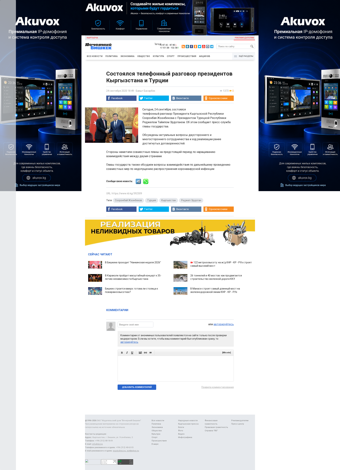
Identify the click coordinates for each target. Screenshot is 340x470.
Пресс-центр (237, 424)
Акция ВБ (204, 56)
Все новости (95, 56)
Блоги (181, 427)
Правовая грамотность (216, 427)
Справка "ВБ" (211, 430)
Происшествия (186, 56)
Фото (180, 430)
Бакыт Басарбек (145, 90)
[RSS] (183, 46)
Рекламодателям (244, 38)
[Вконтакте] (187, 46)
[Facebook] (191, 46)
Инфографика (185, 437)
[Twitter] (199, 46)
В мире (155, 444)
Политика (111, 56)
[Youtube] (203, 46)
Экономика (127, 56)
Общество (143, 56)
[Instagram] (207, 46)
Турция (151, 200)
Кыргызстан (168, 200)
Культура (158, 56)
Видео (181, 434)
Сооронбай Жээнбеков (128, 200)
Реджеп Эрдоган (191, 200)
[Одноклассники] (195, 46)
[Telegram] (211, 46)
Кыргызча (92, 38)
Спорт (171, 56)
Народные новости (188, 420)
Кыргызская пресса (188, 424)
